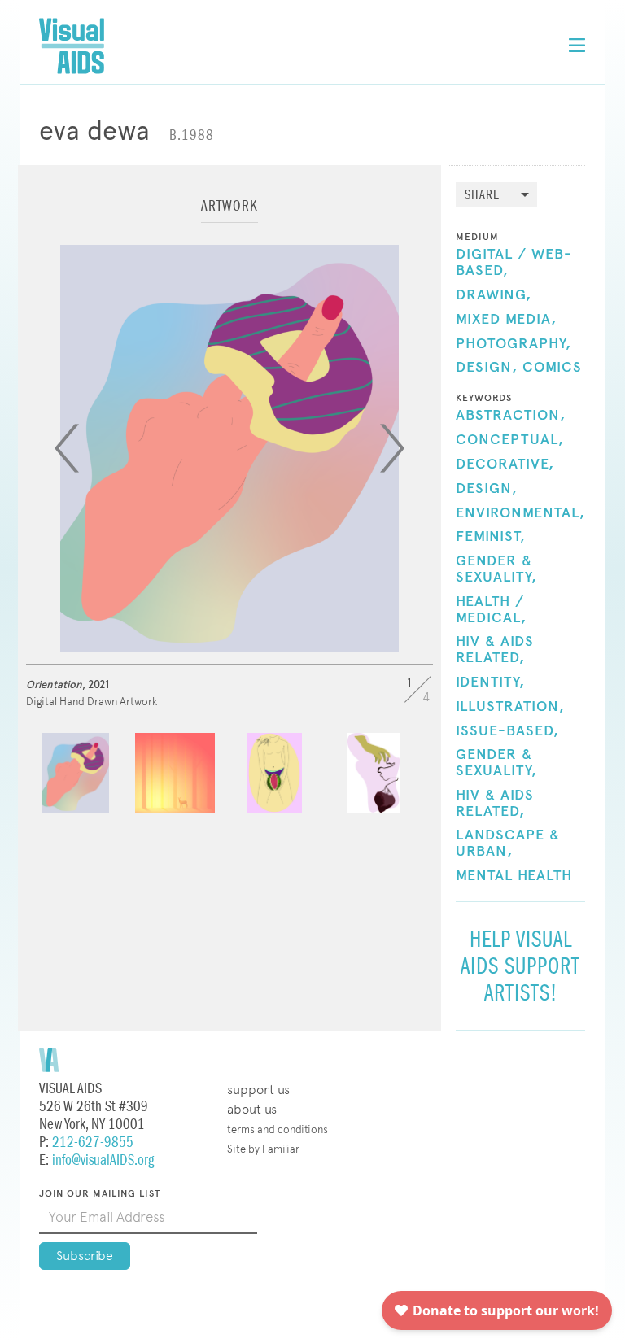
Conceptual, (510, 440)
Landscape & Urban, (508, 843)
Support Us (258, 1089)
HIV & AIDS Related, (495, 650)
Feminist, (491, 537)
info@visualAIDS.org (103, 1160)
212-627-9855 (92, 1142)
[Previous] (66, 448)
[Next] (392, 448)
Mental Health (514, 876)
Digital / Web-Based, (514, 262)
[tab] (229, 213)
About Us (252, 1109)
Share (482, 195)
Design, (487, 368)
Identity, (490, 682)
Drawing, (493, 295)
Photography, (513, 344)
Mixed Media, (506, 320)
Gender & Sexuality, (496, 569)
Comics (552, 368)
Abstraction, (511, 416)
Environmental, (520, 513)
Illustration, (510, 707)
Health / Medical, (491, 610)
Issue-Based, (507, 731)
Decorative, (505, 464)
